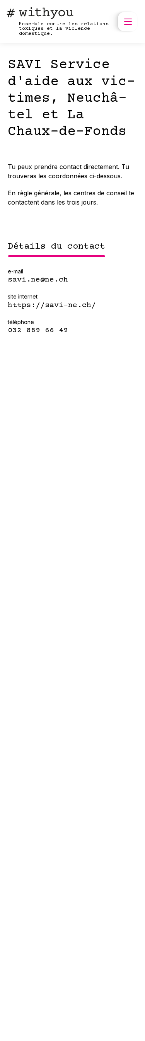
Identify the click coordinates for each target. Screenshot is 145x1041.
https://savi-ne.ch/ (52, 305)
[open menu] (127, 21)
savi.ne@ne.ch (38, 280)
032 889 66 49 (38, 330)
